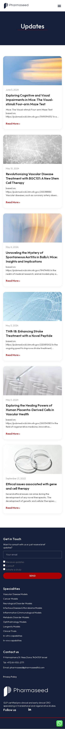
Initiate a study (13, 569)
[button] (59, 5)
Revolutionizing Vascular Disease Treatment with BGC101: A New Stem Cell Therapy (32, 178)
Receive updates (15, 561)
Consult (10, 565)
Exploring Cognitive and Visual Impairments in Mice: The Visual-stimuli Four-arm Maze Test (29, 99)
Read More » (13, 123)
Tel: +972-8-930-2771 (13, 662)
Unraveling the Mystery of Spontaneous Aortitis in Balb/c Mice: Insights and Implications (32, 257)
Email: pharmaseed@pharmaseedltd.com (23, 667)
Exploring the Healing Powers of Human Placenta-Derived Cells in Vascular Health (30, 409)
